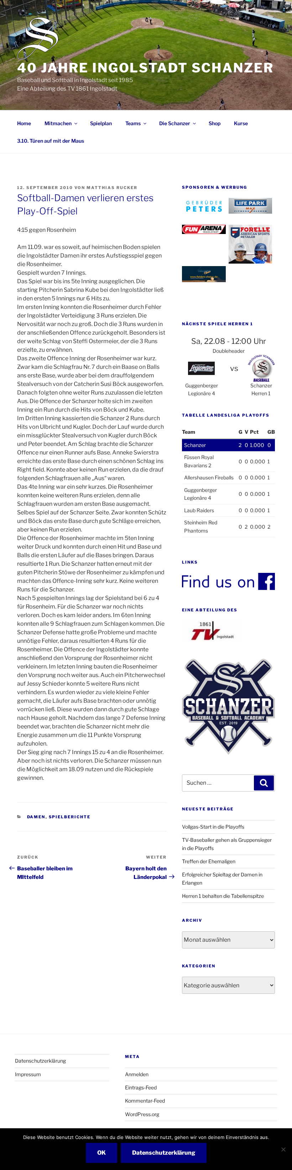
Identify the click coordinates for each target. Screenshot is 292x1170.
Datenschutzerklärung (40, 1061)
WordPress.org (142, 1114)
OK (101, 1152)
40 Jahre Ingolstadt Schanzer (145, 68)
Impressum (28, 1074)
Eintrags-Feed (141, 1087)
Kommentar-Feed (145, 1101)
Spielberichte (70, 816)
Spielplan (101, 123)
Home (24, 123)
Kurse (241, 123)
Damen (36, 816)
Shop (214, 123)
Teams (133, 123)
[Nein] (283, 1149)
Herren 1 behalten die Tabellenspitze (223, 896)
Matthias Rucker (112, 187)
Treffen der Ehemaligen (208, 861)
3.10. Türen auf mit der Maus (50, 141)
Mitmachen (58, 123)
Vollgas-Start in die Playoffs (213, 827)
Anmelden (136, 1074)
